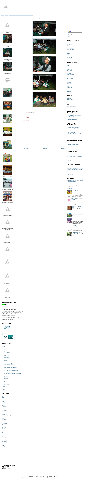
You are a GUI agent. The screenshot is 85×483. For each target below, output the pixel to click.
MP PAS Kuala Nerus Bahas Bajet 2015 (74, 143)
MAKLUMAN (4, 418)
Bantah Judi (3, 398)
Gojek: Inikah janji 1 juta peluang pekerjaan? (75, 114)
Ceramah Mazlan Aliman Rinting (7, 86)
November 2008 (6, 354)
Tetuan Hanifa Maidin (70, 49)
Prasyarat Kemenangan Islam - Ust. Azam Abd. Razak (12, 366)
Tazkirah (3, 437)
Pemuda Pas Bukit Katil (70, 74)
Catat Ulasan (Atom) (29, 150)
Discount (7, 306)
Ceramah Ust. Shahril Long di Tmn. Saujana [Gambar (11, 363)
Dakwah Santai (69, 64)
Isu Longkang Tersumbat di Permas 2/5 (77, 232)
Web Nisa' (68, 53)
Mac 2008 (5, 381)
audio (3, 397)
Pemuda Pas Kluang (70, 78)
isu (2, 411)
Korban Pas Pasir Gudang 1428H (7, 255)
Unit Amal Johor (69, 87)
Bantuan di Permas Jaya (7, 150)
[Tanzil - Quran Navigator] (7, 339)
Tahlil (2, 436)
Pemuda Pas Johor (70, 77)
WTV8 (68, 54)
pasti (2, 422)
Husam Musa (4, 406)
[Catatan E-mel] (34, 112)
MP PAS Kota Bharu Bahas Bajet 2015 (74, 145)
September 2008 (6, 357)
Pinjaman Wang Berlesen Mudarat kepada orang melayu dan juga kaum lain (77, 214)
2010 (4, 348)
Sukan (3, 432)
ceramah (3, 401)
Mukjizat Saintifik (70, 99)
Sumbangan (3, 433)
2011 (4, 346)
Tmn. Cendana (4, 440)
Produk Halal (69, 82)
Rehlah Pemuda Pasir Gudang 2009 (7, 189)
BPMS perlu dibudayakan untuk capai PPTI (74, 115)
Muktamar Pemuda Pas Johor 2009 (7, 202)
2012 (4, 345)
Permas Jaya (4, 423)
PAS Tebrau (69, 73)
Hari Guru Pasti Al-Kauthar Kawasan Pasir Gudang (11, 370)
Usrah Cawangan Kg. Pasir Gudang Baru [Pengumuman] (12, 373)
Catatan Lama (63, 148)
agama (3, 396)
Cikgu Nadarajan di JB (7, 376)
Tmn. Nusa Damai (4, 441)
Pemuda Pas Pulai (70, 79)
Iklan (2, 409)
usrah (3, 445)
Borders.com (4, 306)
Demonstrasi (4, 402)
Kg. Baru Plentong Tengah (6, 415)
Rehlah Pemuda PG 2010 (7, 73)
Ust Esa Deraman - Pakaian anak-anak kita (73, 157)
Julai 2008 (5, 360)
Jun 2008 (5, 361)
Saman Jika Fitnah (71, 136)
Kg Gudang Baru (4, 414)
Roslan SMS (69, 83)
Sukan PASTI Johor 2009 (7, 163)
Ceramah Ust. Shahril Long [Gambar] (9, 364)
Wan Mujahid (69, 91)
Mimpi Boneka (69, 69)
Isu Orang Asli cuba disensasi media (73, 116)
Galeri (3, 405)
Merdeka (3, 419)
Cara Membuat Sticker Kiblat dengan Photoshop (74, 169)
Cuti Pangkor (69, 98)
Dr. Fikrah (68, 65)
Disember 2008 (6, 352)
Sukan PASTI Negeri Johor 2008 (7, 215)
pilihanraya (3, 424)
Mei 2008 (5, 378)
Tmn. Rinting (4, 442)
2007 (4, 386)
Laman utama (45, 148)
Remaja (3, 428)
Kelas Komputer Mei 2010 (7, 99)
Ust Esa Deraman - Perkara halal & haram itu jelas (74, 156)
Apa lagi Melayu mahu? (71, 132)
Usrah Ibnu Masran (70, 88)
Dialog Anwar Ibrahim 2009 (7, 176)
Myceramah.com (70, 43)
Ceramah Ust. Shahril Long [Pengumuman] (10, 367)
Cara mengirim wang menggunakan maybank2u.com (75, 168)
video (3, 446)
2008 (4, 351)
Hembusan (69, 68)
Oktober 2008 (6, 355)
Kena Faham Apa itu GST (71, 188)
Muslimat (3, 420)
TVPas (68, 52)
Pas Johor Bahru (69, 44)
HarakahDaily (69, 41)
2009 (4, 349)
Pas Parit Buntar (69, 70)
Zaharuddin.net (69, 58)
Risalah (3, 431)
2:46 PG (33, 112)
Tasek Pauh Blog (69, 86)
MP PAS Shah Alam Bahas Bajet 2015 (73, 144)
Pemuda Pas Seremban (70, 48)
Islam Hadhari (4, 410)
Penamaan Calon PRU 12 (7, 242)
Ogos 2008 (5, 358)
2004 (4, 389)
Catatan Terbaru (25, 148)
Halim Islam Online (70, 66)
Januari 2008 (6, 384)
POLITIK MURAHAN (5, 427)
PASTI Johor (69, 45)
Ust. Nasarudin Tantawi (70, 90)
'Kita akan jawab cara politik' (72, 119)
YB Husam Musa (69, 57)
